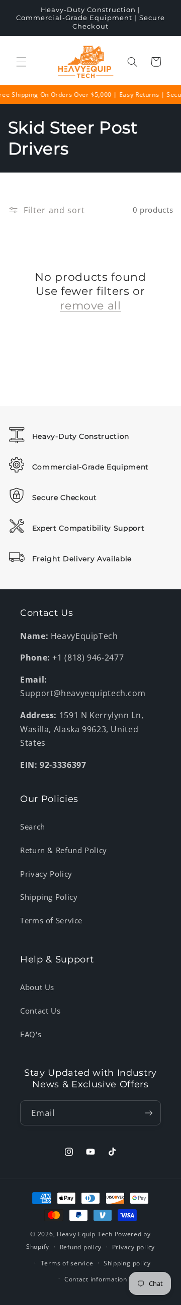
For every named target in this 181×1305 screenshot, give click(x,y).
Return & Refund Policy (63, 850)
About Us (37, 987)
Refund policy (81, 1247)
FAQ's (30, 1034)
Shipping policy (127, 1263)
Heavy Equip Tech (85, 1234)
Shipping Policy (48, 897)
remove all (90, 305)
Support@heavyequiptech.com (82, 693)
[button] (21, 61)
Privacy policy (133, 1247)
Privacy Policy (46, 874)
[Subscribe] (148, 1112)
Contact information (95, 1279)
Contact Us (40, 1011)
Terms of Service (51, 920)
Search (32, 827)
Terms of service (67, 1263)
